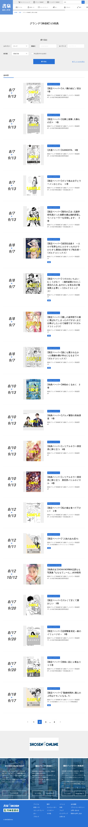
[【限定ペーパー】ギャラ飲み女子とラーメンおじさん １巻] (44, 185)
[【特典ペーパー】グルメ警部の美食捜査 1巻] (44, 420)
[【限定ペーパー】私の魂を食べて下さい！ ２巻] (44, 512)
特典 (20, 12)
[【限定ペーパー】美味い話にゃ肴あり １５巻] (44, 666)
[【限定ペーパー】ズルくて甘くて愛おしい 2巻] (44, 605)
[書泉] (11, 805)
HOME (15, 12)
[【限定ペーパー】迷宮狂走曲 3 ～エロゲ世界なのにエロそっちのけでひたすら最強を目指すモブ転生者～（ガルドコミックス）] (44, 250)
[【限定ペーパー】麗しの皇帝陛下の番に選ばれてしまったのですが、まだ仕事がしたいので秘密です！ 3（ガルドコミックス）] (44, 324)
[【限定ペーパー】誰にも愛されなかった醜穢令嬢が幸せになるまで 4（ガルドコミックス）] (44, 358)
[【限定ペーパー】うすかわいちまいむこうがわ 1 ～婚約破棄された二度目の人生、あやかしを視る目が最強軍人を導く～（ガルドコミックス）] (44, 287)
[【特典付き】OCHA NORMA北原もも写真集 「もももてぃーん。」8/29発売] (44, 574)
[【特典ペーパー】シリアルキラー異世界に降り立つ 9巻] (44, 451)
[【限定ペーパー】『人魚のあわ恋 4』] (44, 543)
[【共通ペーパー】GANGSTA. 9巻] (44, 154)
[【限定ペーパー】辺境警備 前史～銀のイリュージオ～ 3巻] (44, 635)
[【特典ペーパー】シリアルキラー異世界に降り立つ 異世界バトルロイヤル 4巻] (44, 481)
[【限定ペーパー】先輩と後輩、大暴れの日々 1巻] (44, 124)
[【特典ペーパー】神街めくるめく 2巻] (44, 389)
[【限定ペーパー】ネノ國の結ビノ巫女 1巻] (44, 93)
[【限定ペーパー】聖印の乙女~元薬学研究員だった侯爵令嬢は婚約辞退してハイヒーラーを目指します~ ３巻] (44, 217)
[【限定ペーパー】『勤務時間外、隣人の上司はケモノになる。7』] (44, 697)
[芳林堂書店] (11, 810)
